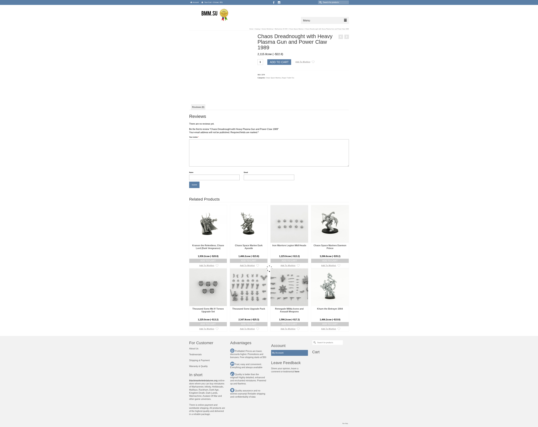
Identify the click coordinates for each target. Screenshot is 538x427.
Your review (194, 137)
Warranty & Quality (198, 366)
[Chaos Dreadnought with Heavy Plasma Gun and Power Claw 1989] (221, 65)
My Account (277, 353)
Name (191, 172)
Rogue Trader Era (288, 78)
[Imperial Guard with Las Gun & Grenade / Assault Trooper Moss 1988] (346, 37)
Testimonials (195, 354)
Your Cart (213, 2)
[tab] (198, 107)
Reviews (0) (198, 107)
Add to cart (279, 62)
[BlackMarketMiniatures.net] (214, 14)
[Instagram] (279, 2)
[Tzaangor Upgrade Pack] (340, 37)
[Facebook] (273, 2)
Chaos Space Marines (273, 78)
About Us (193, 348)
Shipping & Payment (199, 360)
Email (246, 172)
